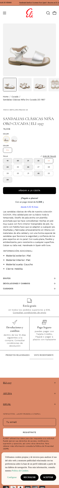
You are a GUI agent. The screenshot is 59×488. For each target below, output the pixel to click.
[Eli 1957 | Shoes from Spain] (29, 13)
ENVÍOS (6, 278)
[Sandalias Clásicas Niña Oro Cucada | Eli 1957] (10, 84)
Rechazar (30, 477)
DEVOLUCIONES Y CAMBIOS (16, 283)
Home (5, 97)
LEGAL (7, 404)
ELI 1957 (7, 382)
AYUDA (7, 393)
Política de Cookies (20, 470)
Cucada (14, 97)
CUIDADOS (8, 288)
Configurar (12, 477)
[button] (48, 13)
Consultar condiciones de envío (29, 312)
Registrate (29, 432)
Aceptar (48, 477)
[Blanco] (14, 139)
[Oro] (6, 139)
